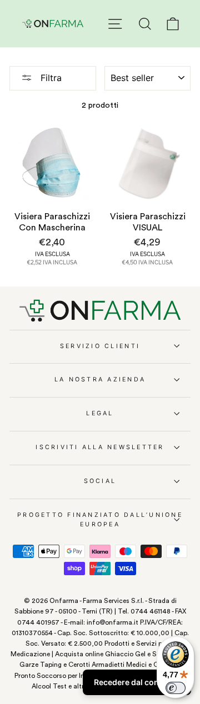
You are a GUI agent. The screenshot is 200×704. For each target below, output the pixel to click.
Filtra (50, 77)
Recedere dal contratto (137, 682)
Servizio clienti (100, 346)
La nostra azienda (100, 379)
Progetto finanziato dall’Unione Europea (100, 519)
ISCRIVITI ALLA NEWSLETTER (100, 447)
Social (100, 481)
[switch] (176, 688)
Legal (99, 413)
